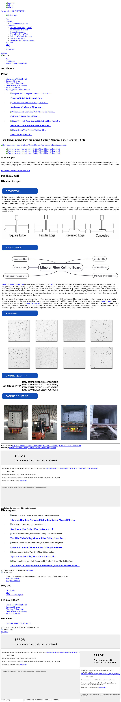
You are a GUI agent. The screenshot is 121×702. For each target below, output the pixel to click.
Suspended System (17, 32)
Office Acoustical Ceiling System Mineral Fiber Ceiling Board (32, 448)
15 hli (52, 284)
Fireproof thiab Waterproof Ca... (26, 98)
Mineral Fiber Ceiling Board (21, 28)
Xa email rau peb (7, 171)
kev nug (30, 570)
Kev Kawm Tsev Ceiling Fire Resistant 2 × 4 (31, 529)
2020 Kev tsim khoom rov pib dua (18, 623)
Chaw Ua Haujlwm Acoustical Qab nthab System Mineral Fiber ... (42, 520)
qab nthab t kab (105, 301)
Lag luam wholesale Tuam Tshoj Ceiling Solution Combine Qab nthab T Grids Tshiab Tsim (46, 446)
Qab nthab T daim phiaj (32, 303)
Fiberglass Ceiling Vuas (19, 34)
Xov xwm (9, 43)
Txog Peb (9, 21)
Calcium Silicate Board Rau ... (25, 116)
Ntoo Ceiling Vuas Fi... (21, 134)
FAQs (8, 45)
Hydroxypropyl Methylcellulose (22, 40)
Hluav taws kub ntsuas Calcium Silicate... (30, 125)
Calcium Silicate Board (19, 30)
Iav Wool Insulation (17, 38)
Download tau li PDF (22, 171)
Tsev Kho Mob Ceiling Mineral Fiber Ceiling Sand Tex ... (38, 538)
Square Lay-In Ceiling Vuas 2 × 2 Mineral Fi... (33, 556)
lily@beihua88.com (13, 581)
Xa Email (4, 632)
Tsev (7, 19)
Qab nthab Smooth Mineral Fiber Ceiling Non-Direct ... (37, 547)
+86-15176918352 (13, 578)
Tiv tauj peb (10, 49)
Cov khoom (10, 26)
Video (8, 47)
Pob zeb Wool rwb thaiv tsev (21, 36)
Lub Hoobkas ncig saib (19, 23)
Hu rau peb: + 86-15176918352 (13, 11)
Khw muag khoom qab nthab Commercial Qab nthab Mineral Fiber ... (45, 565)
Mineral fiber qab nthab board (13, 284)
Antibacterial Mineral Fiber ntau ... (27, 107)
